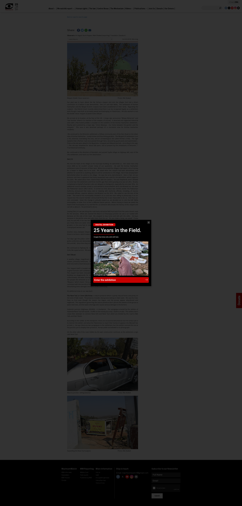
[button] (148, 222)
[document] (121, 253)
